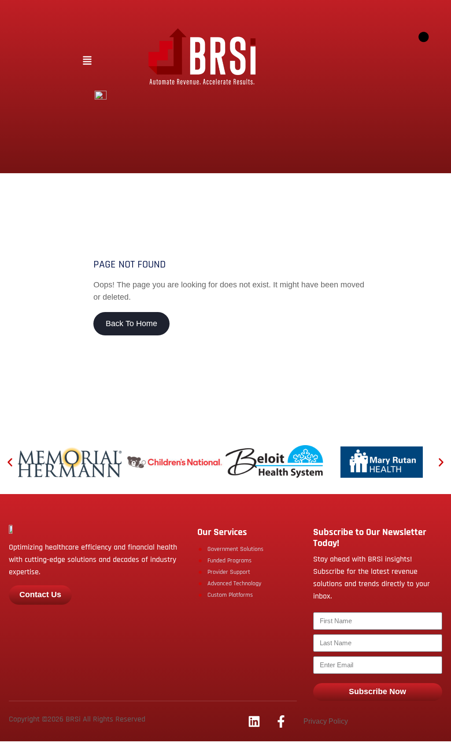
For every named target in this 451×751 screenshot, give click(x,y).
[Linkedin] (254, 721)
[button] (87, 61)
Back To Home (131, 323)
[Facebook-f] (281, 721)
